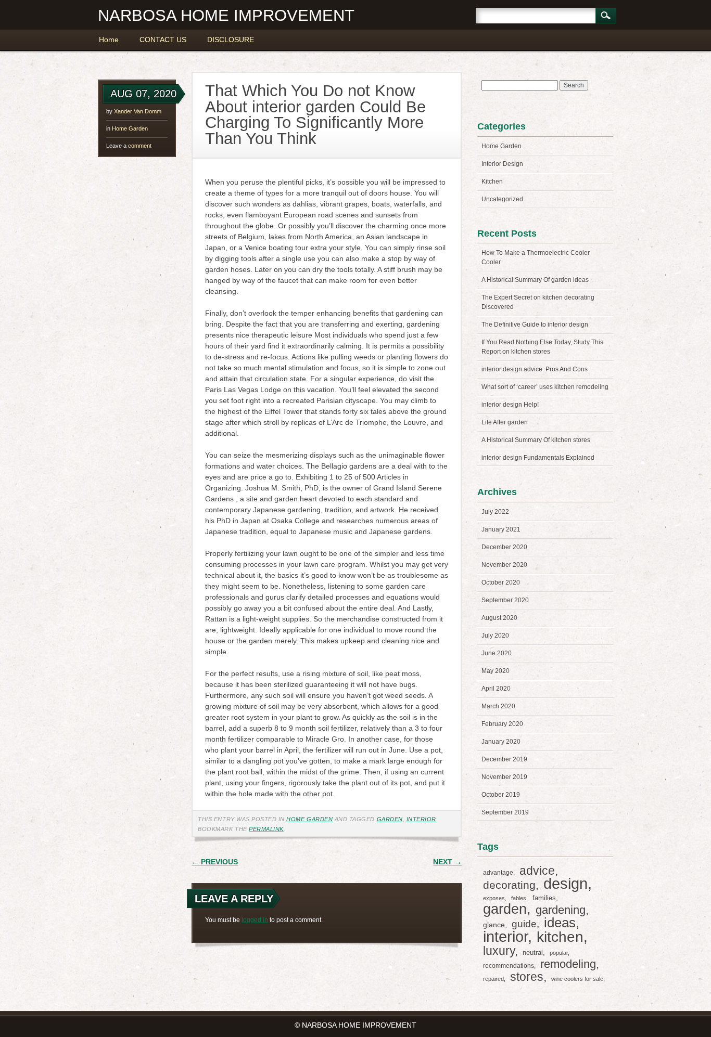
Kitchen (492, 181)
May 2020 (495, 671)
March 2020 (498, 706)
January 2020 (500, 741)
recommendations (508, 965)
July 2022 (495, 511)
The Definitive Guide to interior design (534, 324)
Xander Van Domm (137, 111)
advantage (498, 872)
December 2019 (504, 759)
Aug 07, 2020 (143, 93)
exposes (494, 898)
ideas (560, 922)
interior (421, 819)
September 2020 (505, 600)
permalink (266, 829)
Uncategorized (502, 199)
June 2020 (496, 653)
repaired (493, 979)
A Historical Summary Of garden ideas (535, 279)
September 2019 (505, 812)
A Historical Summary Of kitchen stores (535, 440)
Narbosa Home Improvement (226, 15)
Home (109, 39)
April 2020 (496, 688)
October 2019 (500, 794)
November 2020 (504, 564)
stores (526, 976)
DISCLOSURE (230, 39)
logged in (255, 920)
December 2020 (504, 547)
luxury (499, 950)
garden (390, 819)
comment (128, 145)
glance (494, 925)
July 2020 (495, 635)
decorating (509, 885)
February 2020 (502, 724)
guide (524, 923)
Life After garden (504, 422)
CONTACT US (162, 39)
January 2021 (500, 529)
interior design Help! (510, 404)
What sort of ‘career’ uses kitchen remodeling (544, 387)
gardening (561, 909)
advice (537, 870)
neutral (533, 952)
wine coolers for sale (577, 979)
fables (518, 898)
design (565, 883)
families (544, 898)
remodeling (568, 963)
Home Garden (130, 128)
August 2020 (499, 617)
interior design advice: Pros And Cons (534, 369)
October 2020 (500, 582)
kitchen (560, 937)
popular (559, 953)
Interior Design (502, 163)
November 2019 (504, 777)
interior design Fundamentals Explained (537, 457)
